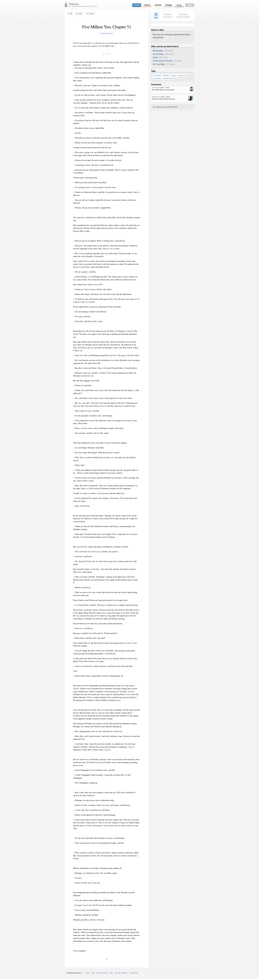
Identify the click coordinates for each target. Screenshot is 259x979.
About (88, 973)
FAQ (111, 973)
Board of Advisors (102, 973)
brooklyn (166, 75)
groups (158, 5)
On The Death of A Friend (162, 61)
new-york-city (167, 78)
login (189, 5)
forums (168, 5)
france (173, 75)
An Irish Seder (158, 54)
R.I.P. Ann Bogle (159, 64)
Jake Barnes (156, 88)
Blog (179, 5)
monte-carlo (181, 75)
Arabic (155, 57)
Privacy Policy (133, 973)
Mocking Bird (158, 50)
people (147, 5)
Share (91, 13)
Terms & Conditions (121, 973)
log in (162, 107)
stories (137, 5)
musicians (157, 78)
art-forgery (157, 75)
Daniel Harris (107, 33)
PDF (80, 13)
